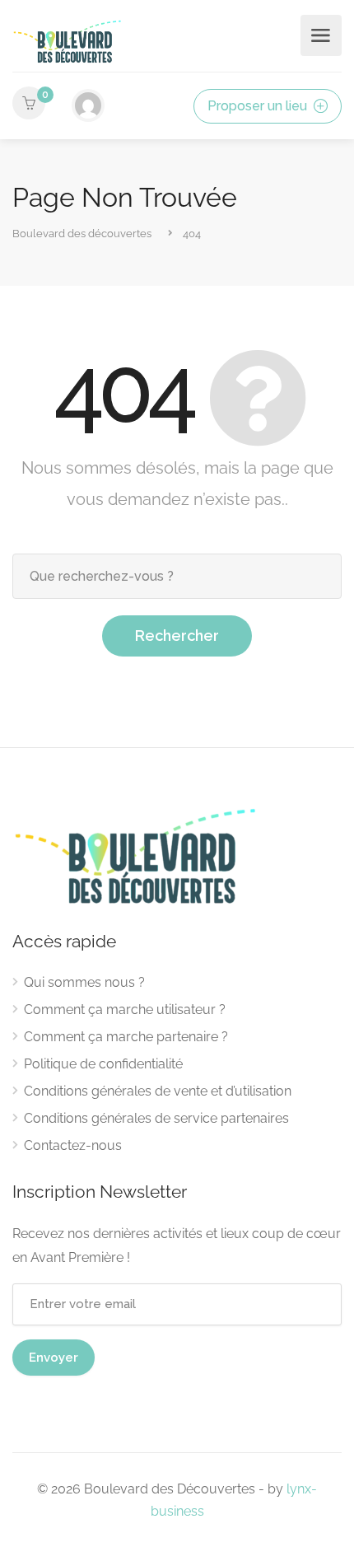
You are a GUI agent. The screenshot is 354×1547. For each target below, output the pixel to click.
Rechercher (177, 635)
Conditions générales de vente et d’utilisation (157, 1091)
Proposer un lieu (258, 106)
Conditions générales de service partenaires (156, 1118)
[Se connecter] (88, 105)
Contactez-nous (73, 1145)
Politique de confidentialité (103, 1064)
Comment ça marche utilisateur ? (125, 1009)
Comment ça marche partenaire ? (126, 1037)
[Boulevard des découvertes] (67, 41)
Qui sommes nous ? (84, 982)
